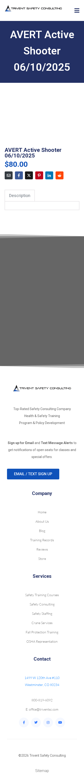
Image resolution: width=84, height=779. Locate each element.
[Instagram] (48, 722)
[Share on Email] (9, 175)
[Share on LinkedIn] (49, 175)
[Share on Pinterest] (39, 175)
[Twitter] (36, 722)
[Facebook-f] (24, 722)
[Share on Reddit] (59, 175)
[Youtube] (60, 722)
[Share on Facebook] (19, 175)
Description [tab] (19, 195)
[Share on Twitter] (29, 175)
